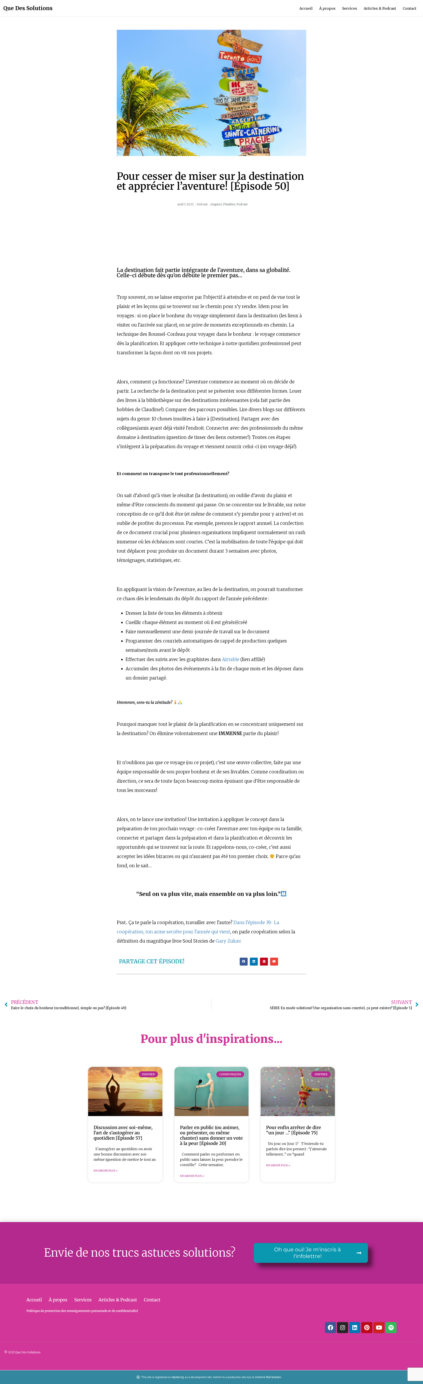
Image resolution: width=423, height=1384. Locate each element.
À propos (327, 8)
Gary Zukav (228, 941)
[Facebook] (330, 1327)
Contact (409, 8)
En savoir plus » (106, 1170)
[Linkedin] (354, 1327)
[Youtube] (378, 1327)
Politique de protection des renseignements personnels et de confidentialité (82, 1311)
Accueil (306, 8)
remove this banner (268, 1377)
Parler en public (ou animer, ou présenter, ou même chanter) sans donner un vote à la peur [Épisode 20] (211, 1135)
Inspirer (216, 204)
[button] (244, 962)
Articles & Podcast (380, 8)
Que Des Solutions (28, 8)
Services (349, 8)
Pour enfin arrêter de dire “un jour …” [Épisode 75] (293, 1130)
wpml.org (178, 1377)
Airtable (230, 659)
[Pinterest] (366, 1327)
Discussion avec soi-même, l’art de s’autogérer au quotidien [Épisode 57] (123, 1133)
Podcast (242, 204)
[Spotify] (391, 1327)
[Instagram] (342, 1327)
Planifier (229, 204)
